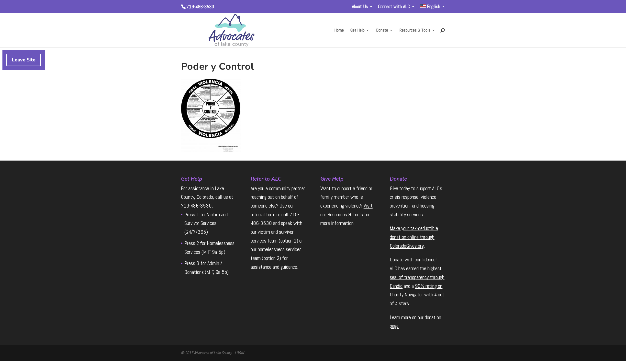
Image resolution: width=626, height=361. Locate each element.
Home (339, 30)
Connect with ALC (394, 7)
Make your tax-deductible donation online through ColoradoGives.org (414, 237)
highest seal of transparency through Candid (417, 277)
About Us (360, 7)
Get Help (357, 30)
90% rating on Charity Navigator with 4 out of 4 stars (417, 295)
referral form (263, 214)
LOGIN (239, 352)
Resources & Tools (415, 30)
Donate (382, 30)
